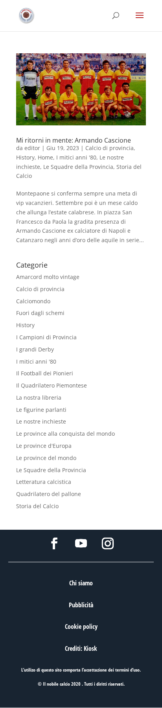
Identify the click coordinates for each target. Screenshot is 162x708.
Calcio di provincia (109, 148)
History (25, 157)
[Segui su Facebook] (54, 543)
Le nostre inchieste (41, 421)
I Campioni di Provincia (46, 337)
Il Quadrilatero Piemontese (51, 385)
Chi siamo (81, 583)
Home (45, 157)
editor (32, 148)
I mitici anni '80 (76, 157)
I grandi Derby (35, 349)
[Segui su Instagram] (108, 543)
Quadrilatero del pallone (48, 494)
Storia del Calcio (37, 506)
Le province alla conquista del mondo (65, 433)
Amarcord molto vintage (47, 277)
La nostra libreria (38, 397)
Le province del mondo (46, 458)
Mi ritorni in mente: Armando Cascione (73, 140)
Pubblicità (81, 605)
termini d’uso (127, 669)
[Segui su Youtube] (81, 543)
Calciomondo (33, 301)
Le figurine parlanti (41, 409)
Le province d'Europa (44, 445)
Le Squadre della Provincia (78, 166)
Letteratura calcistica (43, 481)
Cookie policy (81, 626)
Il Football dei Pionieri (44, 373)
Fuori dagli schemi (40, 313)
